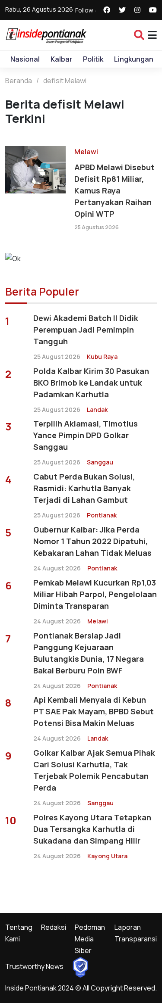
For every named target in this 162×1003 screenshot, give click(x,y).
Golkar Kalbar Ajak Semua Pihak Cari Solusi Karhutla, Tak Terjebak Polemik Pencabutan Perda (94, 770)
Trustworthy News (34, 966)
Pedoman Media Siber (90, 938)
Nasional (25, 59)
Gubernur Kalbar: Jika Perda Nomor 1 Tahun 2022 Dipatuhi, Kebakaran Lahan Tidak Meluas (92, 541)
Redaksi (53, 927)
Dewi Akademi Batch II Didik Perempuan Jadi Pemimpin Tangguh (85, 329)
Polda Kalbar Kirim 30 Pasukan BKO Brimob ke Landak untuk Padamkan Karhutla (91, 382)
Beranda (18, 80)
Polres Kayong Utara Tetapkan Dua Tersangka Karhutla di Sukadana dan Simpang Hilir (92, 829)
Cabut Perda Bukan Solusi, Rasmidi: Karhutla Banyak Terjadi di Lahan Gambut (84, 488)
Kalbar (61, 59)
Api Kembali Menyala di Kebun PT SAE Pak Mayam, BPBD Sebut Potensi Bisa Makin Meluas (93, 711)
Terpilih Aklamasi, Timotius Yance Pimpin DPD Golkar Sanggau (85, 435)
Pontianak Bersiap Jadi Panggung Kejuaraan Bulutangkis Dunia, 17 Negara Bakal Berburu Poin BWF (88, 653)
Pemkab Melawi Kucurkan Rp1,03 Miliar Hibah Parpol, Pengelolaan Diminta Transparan (95, 594)
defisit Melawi (64, 80)
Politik (93, 59)
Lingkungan (133, 59)
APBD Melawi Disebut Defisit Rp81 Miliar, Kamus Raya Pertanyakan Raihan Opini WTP (114, 190)
